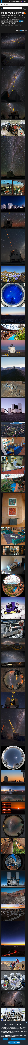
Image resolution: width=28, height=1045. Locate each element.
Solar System (18, 25)
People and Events (5, 23)
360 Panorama (9, 15)
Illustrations (4, 21)
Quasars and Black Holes (7, 25)
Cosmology (4, 17)
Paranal (21, 21)
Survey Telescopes (17, 27)
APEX (19, 15)
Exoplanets (22, 17)
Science (13, 1)
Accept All (5, 1039)
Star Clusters (4, 27)
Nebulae (16, 21)
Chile (22, 15)
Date (26, 30)
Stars (10, 27)
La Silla (11, 21)
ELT (8, 17)
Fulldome (3, 19)
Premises (13, 23)
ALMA (15, 15)
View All (3, 15)
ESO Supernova (14, 17)
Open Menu (5, 4)
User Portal (18, 1)
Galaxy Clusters (16, 19)
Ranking (22, 30)
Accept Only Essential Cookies (18, 1039)
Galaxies (9, 19)
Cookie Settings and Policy (14, 1042)
